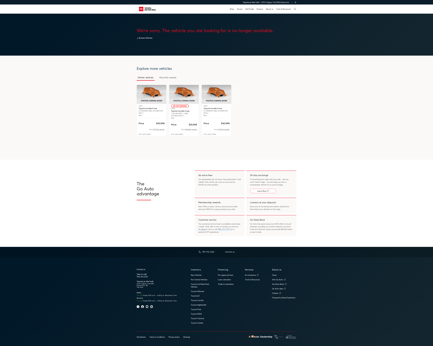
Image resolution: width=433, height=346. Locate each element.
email (203, 229)
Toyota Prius (196, 309)
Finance (260, 9)
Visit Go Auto (277, 279)
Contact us (141, 269)
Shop (232, 9)
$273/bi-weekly (159, 129)
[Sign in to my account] (295, 2)
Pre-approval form (225, 275)
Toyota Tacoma (197, 318)
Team (274, 275)
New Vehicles (196, 275)
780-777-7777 (224, 229)
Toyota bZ (195, 296)
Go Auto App (277, 288)
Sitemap (186, 337)
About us (269, 9)
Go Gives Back (278, 284)
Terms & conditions (157, 337)
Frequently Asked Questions (283, 297)
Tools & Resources (283, 9)
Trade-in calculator (226, 284)
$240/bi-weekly (191, 129)
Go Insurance (250, 275)
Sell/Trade (249, 9)
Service (240, 9)
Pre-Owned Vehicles (199, 279)
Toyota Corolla (197, 300)
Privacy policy (174, 337)
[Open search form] (295, 9)
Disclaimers (141, 337)
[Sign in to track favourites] (163, 87)
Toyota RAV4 (196, 314)
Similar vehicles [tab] (145, 77)
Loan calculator (224, 279)
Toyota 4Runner (197, 291)
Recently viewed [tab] (167, 77)
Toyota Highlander (198, 305)
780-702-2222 (142, 276)
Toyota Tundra (197, 323)
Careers (275, 293)
